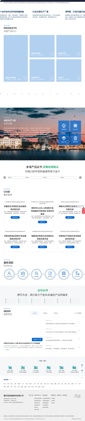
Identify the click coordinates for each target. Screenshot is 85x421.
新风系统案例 (45, 402)
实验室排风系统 (56, 416)
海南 (5, 387)
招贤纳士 (67, 7)
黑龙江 (30, 383)
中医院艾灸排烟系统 (37, 416)
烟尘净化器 (36, 409)
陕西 (25, 387)
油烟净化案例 (45, 407)
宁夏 (36, 387)
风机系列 (36, 407)
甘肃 (29, 387)
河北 (12, 383)
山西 (15, 383)
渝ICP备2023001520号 (40, 418)
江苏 (38, 383)
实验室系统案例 (46, 400)
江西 (59, 383)
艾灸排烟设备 (17, 416)
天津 (8, 383)
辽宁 (23, 383)
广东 (76, 383)
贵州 (15, 387)
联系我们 (73, 7)
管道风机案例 (45, 405)
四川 (12, 387)
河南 (65, 383)
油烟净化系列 (37, 405)
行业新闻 (45, 313)
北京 (5, 383)
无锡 (45, 383)
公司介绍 (36, 7)
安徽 (52, 383)
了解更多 (9, 146)
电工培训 (30, 416)
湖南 (72, 383)
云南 (18, 387)
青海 (32, 387)
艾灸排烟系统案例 (46, 398)
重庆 (8, 387)
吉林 (26, 383)
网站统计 (79, 418)
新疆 (39, 387)
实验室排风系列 (37, 400)
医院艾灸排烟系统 (70, 416)
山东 (62, 383)
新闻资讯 (59, 7)
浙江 (48, 383)
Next (80, 177)
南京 (41, 383)
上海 (34, 383)
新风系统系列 (37, 402)
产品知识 (56, 313)
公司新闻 (34, 313)
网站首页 (30, 7)
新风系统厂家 (63, 416)
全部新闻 (79, 313)
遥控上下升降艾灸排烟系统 (47, 416)
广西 (79, 383)
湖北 (69, 383)
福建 (55, 383)
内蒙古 (19, 383)
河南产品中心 (43, 7)
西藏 (22, 387)
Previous (4, 177)
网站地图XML (74, 418)
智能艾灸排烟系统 (24, 416)
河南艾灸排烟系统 (38, 398)
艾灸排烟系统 (11, 416)
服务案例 (52, 7)
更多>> (43, 387)
